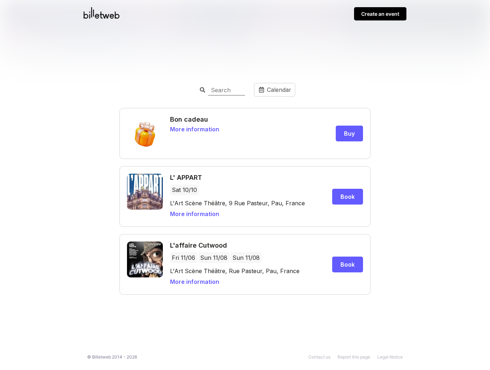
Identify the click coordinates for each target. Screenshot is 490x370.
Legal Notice (390, 357)
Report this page (354, 357)
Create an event (380, 14)
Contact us (319, 357)
